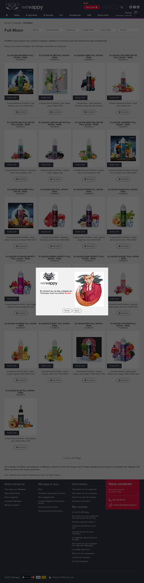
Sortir (77, 311)
